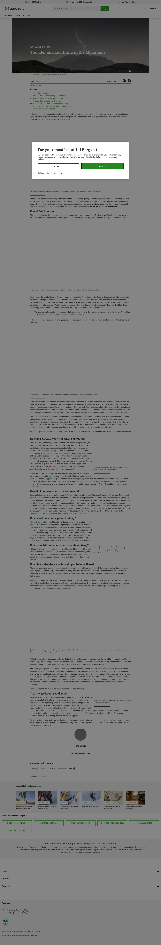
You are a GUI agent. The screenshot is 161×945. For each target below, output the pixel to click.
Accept (102, 166)
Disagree (58, 166)
